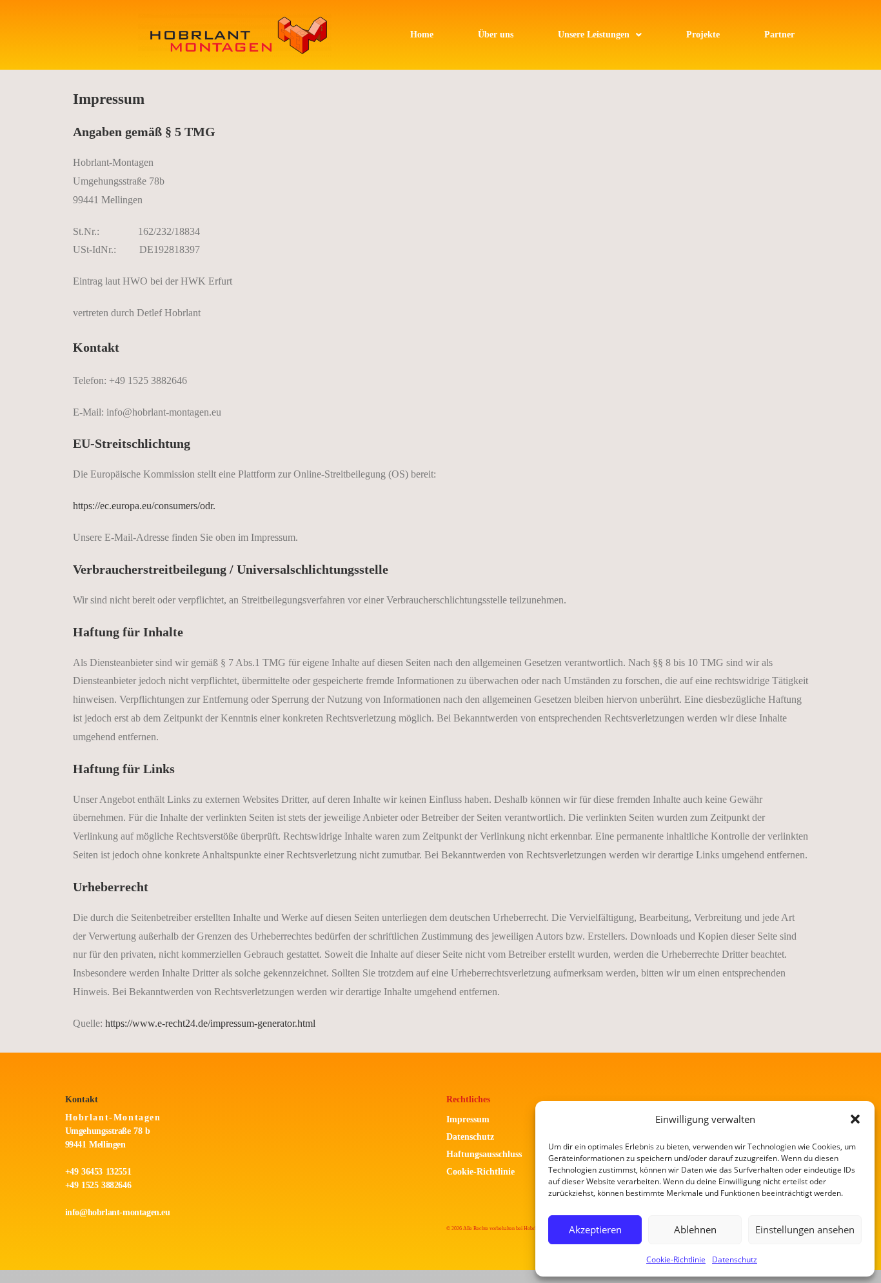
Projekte (703, 34)
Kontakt (81, 1099)
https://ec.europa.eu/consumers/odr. (144, 505)
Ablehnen (695, 1229)
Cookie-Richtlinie (676, 1259)
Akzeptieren (595, 1229)
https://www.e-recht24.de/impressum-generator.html (210, 1023)
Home (421, 34)
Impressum (468, 1119)
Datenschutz (734, 1259)
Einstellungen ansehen (805, 1229)
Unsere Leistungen (593, 34)
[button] (855, 1119)
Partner (779, 34)
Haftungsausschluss (484, 1154)
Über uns (495, 34)
